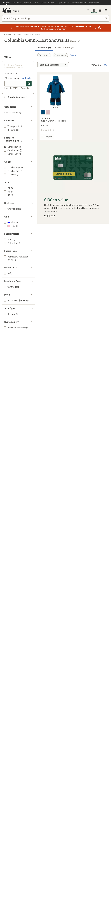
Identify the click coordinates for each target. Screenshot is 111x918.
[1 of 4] (53, 107)
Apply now (49, 215)
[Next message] (95, 27)
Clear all (73, 55)
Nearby (28, 78)
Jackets (26, 34)
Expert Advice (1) (64, 47)
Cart (100, 10)
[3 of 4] (56, 107)
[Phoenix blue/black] (43, 112)
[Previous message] (11, 27)
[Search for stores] (29, 83)
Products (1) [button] (44, 47)
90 (105, 64)
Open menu (106, 10)
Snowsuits (36, 34)
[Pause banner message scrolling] (99, 27)
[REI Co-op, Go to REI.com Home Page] (6, 10)
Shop (16, 10)
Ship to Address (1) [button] (17, 97)
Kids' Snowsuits (12, 112)
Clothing (17, 34)
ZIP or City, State (11, 78)
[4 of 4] (57, 107)
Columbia (8, 34)
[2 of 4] (55, 107)
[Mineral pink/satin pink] (48, 112)
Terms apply (50, 211)
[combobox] (55, 18)
